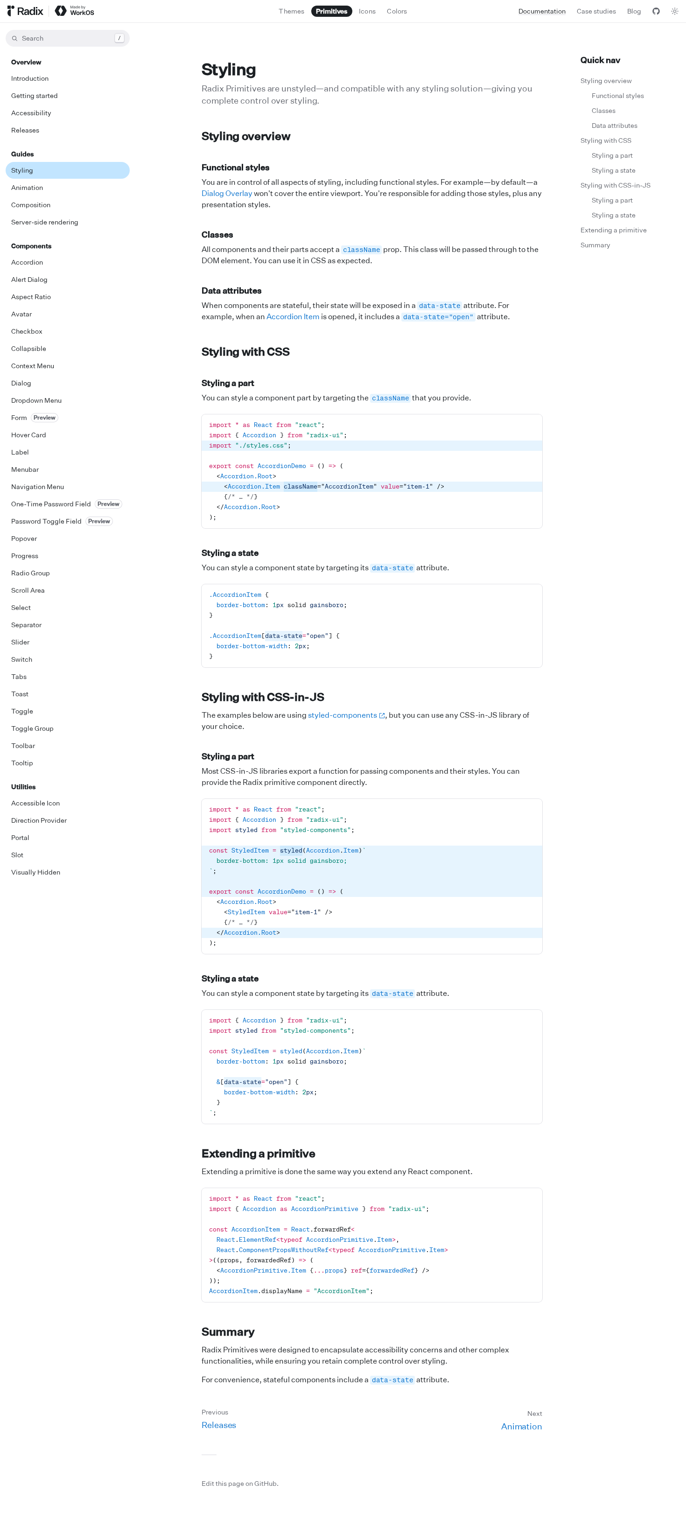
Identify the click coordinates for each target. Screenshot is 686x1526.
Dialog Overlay (227, 193)
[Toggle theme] (674, 11)
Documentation (542, 11)
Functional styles (235, 167)
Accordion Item (293, 316)
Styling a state (230, 552)
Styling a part (228, 383)
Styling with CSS (245, 351)
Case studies (596, 11)
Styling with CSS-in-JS (263, 697)
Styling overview (246, 136)
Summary (228, 1331)
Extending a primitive (258, 1153)
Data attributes (232, 290)
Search (71, 38)
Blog (634, 11)
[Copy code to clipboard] (531, 425)
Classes (217, 234)
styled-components (342, 715)
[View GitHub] (656, 11)
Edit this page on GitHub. (240, 1483)
